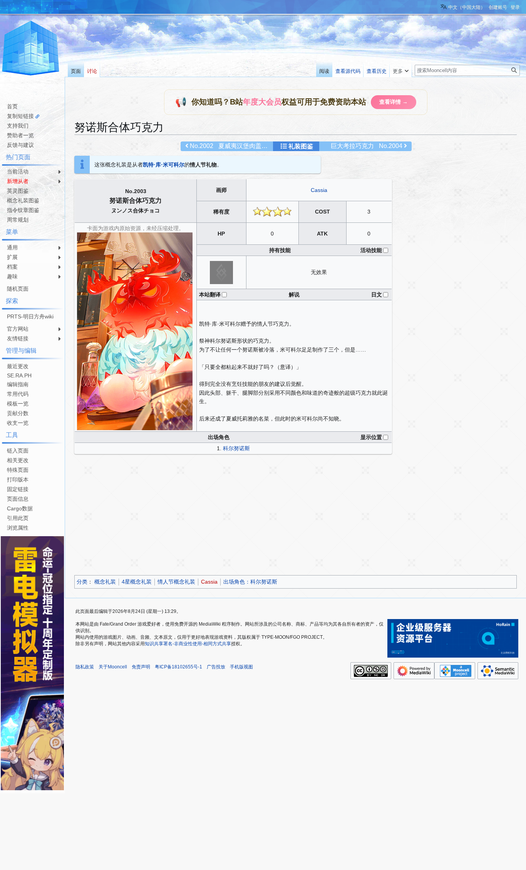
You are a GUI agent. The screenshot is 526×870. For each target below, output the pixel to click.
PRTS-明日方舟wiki (30, 316)
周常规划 (17, 220)
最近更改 (17, 366)
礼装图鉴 (300, 146)
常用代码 (17, 394)
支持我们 (17, 126)
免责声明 (141, 667)
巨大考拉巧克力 (352, 146)
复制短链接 (20, 116)
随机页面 (17, 289)
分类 (82, 582)
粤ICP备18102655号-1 (178, 667)
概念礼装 (105, 582)
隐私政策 (84, 667)
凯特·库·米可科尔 (163, 165)
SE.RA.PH (19, 375)
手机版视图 (241, 667)
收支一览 (17, 423)
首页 (12, 106)
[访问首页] (31, 49)
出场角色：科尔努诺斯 (250, 582)
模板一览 (17, 404)
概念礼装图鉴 (23, 200)
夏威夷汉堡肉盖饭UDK (249, 146)
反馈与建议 (20, 145)
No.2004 (390, 146)
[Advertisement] (295, 516)
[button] (401, 69)
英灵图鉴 (17, 191)
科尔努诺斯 (236, 448)
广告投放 (216, 667)
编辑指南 (17, 384)
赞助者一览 (20, 135)
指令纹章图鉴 (23, 210)
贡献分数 (17, 413)
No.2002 (201, 146)
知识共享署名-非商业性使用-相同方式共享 (188, 643)
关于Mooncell (113, 667)
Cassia (319, 190)
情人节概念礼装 (176, 582)
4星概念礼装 (137, 582)
